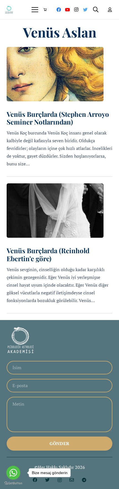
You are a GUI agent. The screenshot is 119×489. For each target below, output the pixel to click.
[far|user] (110, 10)
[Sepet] (45, 9)
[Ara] (96, 9)
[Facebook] (58, 9)
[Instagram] (76, 9)
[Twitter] (85, 9)
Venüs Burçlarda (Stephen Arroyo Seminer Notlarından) (58, 118)
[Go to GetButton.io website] (13, 483)
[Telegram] (84, 480)
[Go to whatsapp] (13, 473)
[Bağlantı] (9, 9)
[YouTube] (67, 9)
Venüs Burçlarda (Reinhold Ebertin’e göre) (48, 254)
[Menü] (35, 10)
